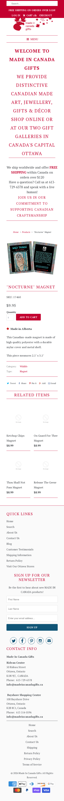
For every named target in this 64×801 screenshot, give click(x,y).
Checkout (45, 15)
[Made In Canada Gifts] (32, 24)
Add (44, 383)
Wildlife (23, 366)
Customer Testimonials (19, 549)
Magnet (23, 371)
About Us (11, 532)
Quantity (11, 312)
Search (10, 527)
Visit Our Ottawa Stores (20, 566)
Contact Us (12, 538)
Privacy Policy (32, 759)
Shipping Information (18, 555)
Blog (9, 543)
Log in (16, 15)
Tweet (13, 383)
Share (23, 383)
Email (53, 383)
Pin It (34, 383)
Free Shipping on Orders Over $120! (32, 10)
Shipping (32, 747)
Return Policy (14, 560)
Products (26, 232)
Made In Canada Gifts (30, 773)
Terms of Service (32, 764)
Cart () (31, 15)
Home (9, 521)
